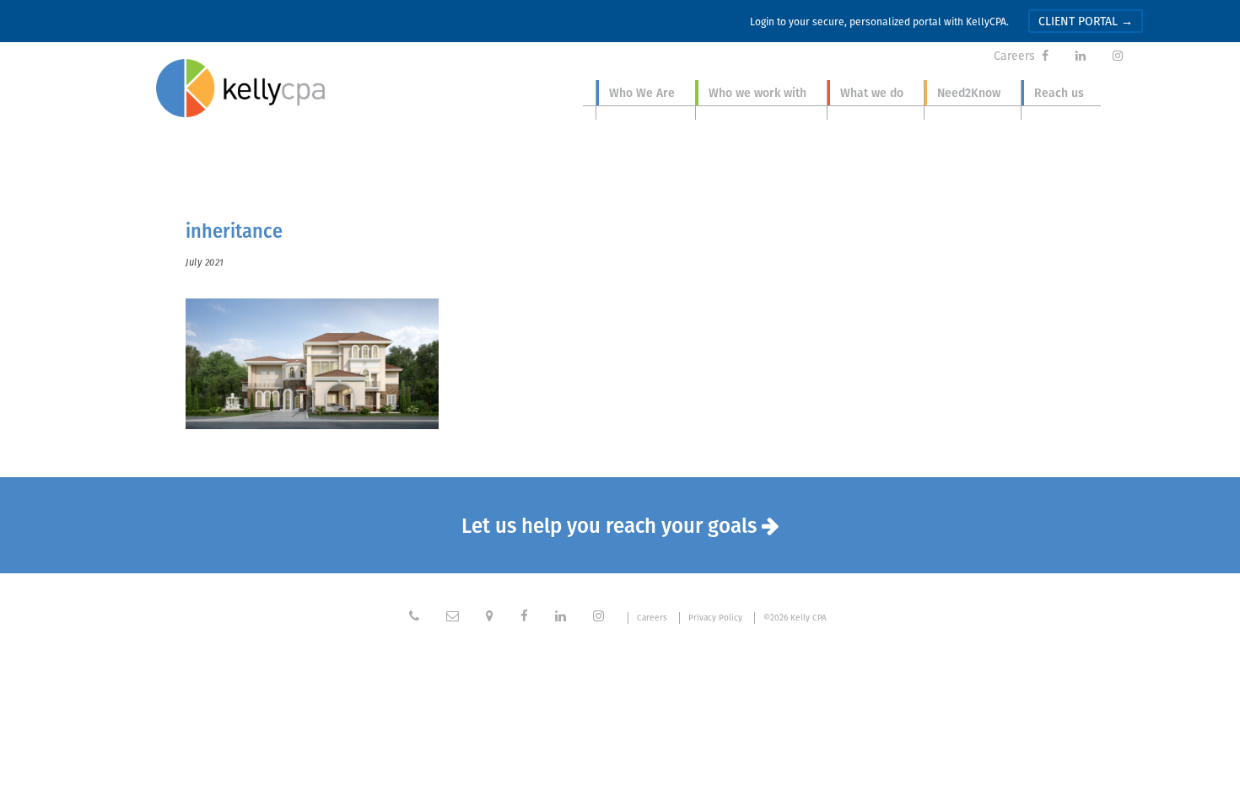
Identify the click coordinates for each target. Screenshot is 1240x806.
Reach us (1059, 92)
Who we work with (757, 92)
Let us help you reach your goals (620, 525)
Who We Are (642, 92)
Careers (1014, 55)
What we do (871, 92)
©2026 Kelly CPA (795, 618)
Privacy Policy (715, 618)
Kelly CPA (240, 88)
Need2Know (968, 92)
